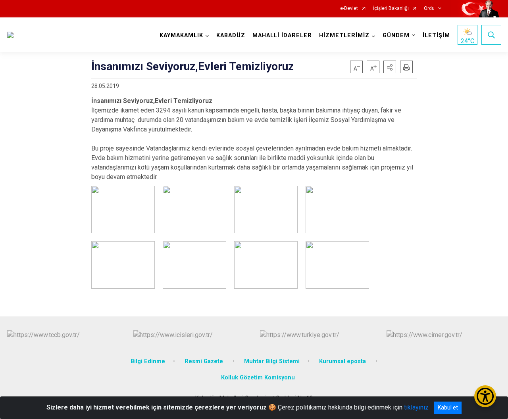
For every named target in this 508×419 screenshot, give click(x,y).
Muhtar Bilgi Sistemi (272, 361)
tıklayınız (416, 407)
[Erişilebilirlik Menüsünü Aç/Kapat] (485, 396)
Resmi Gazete (205, 361)
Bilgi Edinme (148, 361)
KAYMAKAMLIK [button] (181, 35)
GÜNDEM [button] (396, 35)
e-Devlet (349, 8)
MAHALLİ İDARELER (282, 35)
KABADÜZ (230, 35)
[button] (389, 67)
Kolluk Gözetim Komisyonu (258, 377)
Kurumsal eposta (343, 361)
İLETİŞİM (436, 35)
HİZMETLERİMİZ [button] (344, 35)
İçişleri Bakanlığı (391, 8)
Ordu (429, 8)
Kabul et (448, 407)
